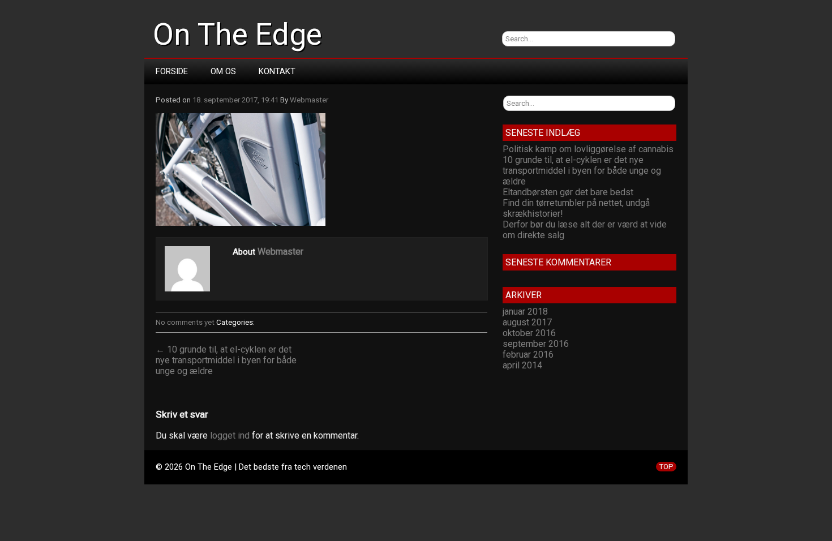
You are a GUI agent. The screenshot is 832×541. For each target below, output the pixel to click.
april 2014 (522, 365)
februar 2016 (528, 354)
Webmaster (309, 100)
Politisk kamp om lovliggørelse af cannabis (588, 149)
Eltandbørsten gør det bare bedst (568, 192)
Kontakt (277, 71)
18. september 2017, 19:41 (235, 100)
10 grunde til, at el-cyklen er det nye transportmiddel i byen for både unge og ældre (582, 170)
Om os (223, 71)
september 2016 (536, 343)
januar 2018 (525, 311)
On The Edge (237, 34)
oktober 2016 (529, 333)
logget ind (230, 435)
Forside (172, 71)
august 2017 (527, 322)
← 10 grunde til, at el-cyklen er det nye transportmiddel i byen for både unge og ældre (226, 360)
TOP (666, 466)
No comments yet (185, 322)
